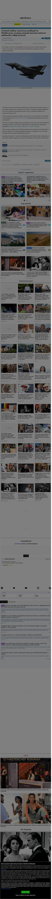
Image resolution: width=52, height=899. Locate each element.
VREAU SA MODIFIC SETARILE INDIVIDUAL (25, 895)
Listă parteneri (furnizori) (6, 888)
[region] (25, 880)
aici (32, 875)
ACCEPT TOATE (25, 892)
